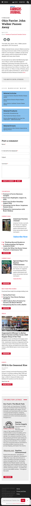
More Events (7, 384)
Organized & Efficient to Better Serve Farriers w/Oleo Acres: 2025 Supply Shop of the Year (15, 335)
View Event (5, 381)
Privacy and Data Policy (21, 492)
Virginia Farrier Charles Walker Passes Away (15, 96)
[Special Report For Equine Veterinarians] (7, 267)
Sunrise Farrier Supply (21, 423)
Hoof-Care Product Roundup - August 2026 (13, 202)
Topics (6, 2)
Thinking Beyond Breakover (15, 242)
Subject (4, 157)
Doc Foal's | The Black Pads (14, 404)
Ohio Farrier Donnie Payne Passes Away (14, 100)
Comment (5, 163)
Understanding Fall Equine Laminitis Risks (13, 245)
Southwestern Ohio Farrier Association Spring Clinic (15, 128)
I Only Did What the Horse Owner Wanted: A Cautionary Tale (15, 249)
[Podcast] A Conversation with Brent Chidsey (14, 210)
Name (4, 144)
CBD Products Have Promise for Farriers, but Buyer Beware (14, 301)
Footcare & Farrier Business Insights (13, 194)
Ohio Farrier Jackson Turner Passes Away (14, 104)
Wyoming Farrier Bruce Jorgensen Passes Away (15, 206)
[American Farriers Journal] (7, 225)
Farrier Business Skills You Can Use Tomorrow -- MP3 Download (14, 118)
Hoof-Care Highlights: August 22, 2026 (15, 198)
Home (18, 489)
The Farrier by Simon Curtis (12, 116)
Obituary (23, 88)
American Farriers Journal (20, 220)
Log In (15, 2)
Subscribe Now (17, 278)
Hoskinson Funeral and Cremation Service (16, 34)
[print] (8, 39)
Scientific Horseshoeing (11, 113)
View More (6, 253)
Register (22, 2)
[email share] (4, 39)
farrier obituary (14, 88)
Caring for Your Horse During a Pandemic (14, 298)
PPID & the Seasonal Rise (14, 365)
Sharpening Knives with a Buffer (15, 305)
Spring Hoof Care (9, 295)
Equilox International (20, 451)
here (24, 72)
